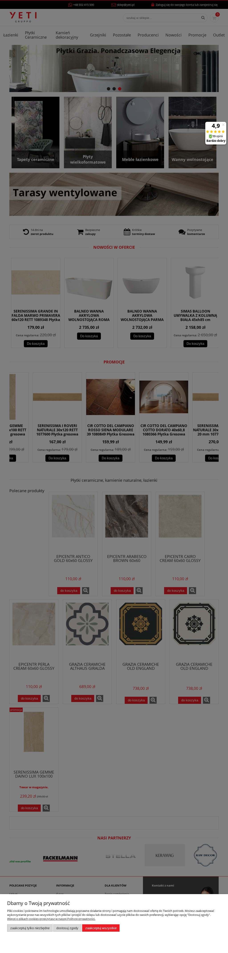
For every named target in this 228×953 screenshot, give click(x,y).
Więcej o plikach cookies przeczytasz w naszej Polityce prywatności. (51, 919)
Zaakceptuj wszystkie (101, 928)
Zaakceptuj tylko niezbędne (30, 928)
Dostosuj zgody (67, 928)
